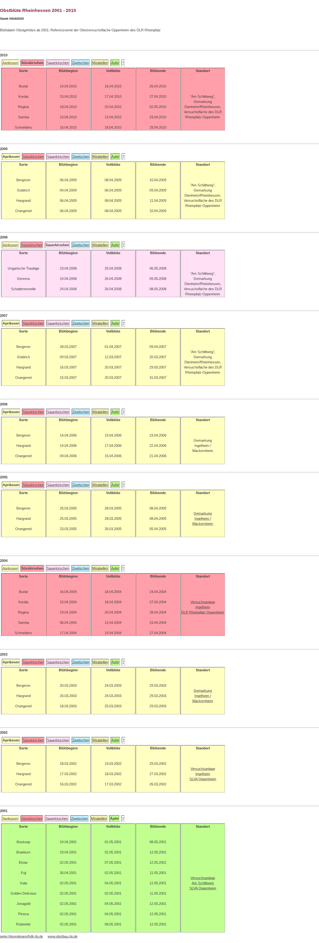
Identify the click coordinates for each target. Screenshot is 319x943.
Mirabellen (100, 63)
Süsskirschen (33, 157)
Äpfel (115, 63)
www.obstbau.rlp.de (63, 936)
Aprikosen (10, 63)
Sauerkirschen (58, 63)
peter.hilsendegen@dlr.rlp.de (21, 936)
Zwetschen (80, 63)
